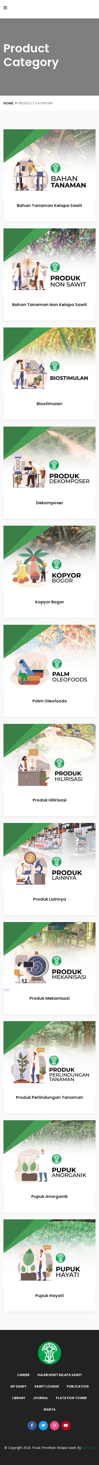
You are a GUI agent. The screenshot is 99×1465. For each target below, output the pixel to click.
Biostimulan (49, 404)
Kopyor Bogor (49, 602)
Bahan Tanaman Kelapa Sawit (49, 205)
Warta (49, 1409)
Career (23, 1375)
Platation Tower (71, 1398)
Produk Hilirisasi (50, 800)
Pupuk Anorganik (49, 1196)
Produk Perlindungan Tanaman (49, 1097)
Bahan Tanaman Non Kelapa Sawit (49, 304)
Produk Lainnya (49, 899)
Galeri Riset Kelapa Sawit (59, 1375)
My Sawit (18, 1386)
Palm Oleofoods (49, 701)
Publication (78, 1386)
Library (18, 1398)
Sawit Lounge (46, 1386)
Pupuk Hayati (49, 1295)
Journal (40, 1398)
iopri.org (88, 1447)
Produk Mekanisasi (49, 998)
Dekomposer (49, 503)
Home (8, 103)
